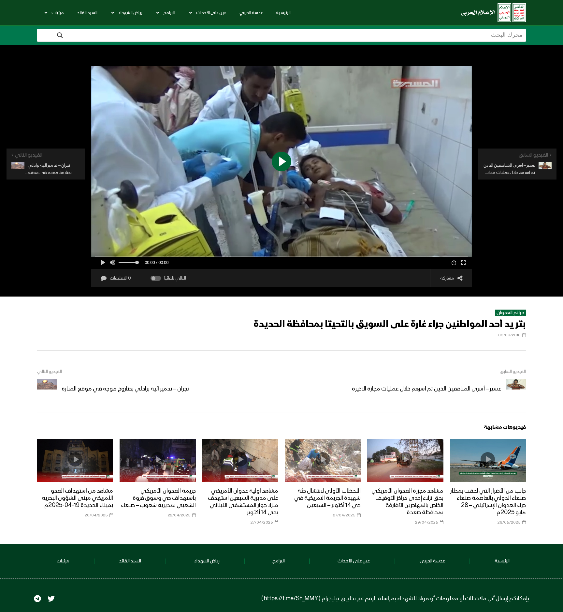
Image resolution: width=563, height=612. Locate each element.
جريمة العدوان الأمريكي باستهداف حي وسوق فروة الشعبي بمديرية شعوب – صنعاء (158, 498)
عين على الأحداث (211, 12)
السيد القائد (87, 12)
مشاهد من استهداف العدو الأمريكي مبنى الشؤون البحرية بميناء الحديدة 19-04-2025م (77, 498)
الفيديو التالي (49, 371)
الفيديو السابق (513, 371)
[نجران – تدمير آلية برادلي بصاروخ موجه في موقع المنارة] (47, 389)
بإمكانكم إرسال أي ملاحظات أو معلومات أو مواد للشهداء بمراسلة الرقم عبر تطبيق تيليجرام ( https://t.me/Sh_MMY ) (395, 599)
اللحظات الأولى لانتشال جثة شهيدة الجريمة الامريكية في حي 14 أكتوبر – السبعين (327, 498)
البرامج (169, 12)
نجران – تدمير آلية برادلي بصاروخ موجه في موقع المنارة (125, 389)
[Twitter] (51, 598)
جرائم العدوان (510, 312)
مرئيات (57, 12)
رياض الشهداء (130, 12)
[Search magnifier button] (60, 35)
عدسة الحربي (251, 12)
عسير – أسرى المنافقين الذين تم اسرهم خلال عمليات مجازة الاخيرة (426, 389)
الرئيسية (283, 12)
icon (488, 459)
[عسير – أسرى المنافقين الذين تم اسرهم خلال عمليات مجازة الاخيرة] (516, 389)
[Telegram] (37, 598)
